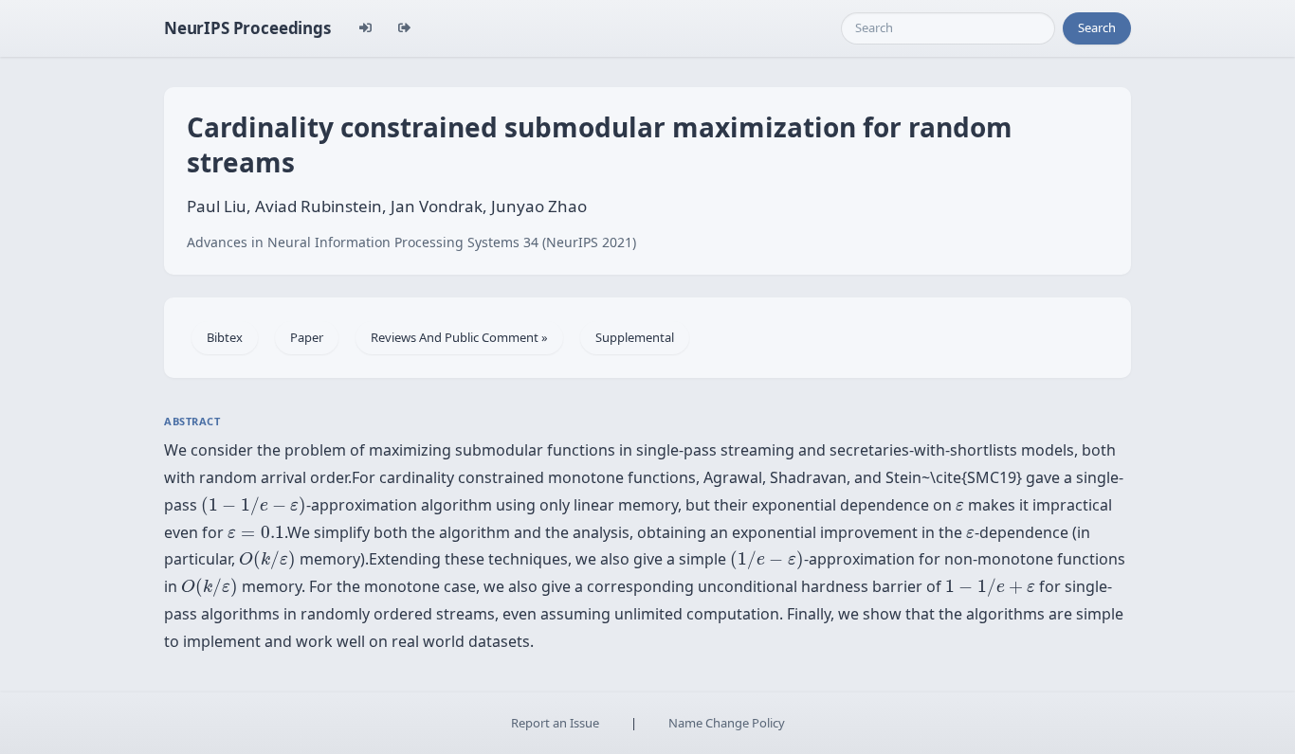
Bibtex (225, 337)
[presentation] (253, 505)
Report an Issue (555, 722)
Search (1097, 27)
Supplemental (634, 337)
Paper (306, 337)
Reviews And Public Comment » (459, 337)
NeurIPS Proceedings (247, 28)
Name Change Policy (726, 722)
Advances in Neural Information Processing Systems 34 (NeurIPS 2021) (411, 242)
